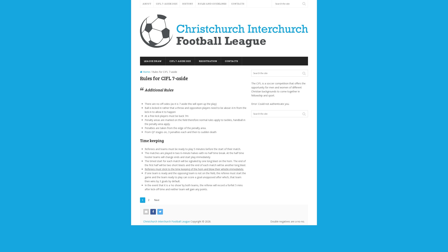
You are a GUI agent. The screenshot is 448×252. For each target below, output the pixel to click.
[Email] (146, 212)
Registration (208, 61)
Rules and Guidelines (212, 3)
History (187, 3)
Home (146, 72)
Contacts (237, 3)
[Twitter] (160, 212)
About (146, 3)
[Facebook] (153, 212)
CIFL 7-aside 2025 (166, 3)
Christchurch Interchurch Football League (166, 221)
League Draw (153, 61)
